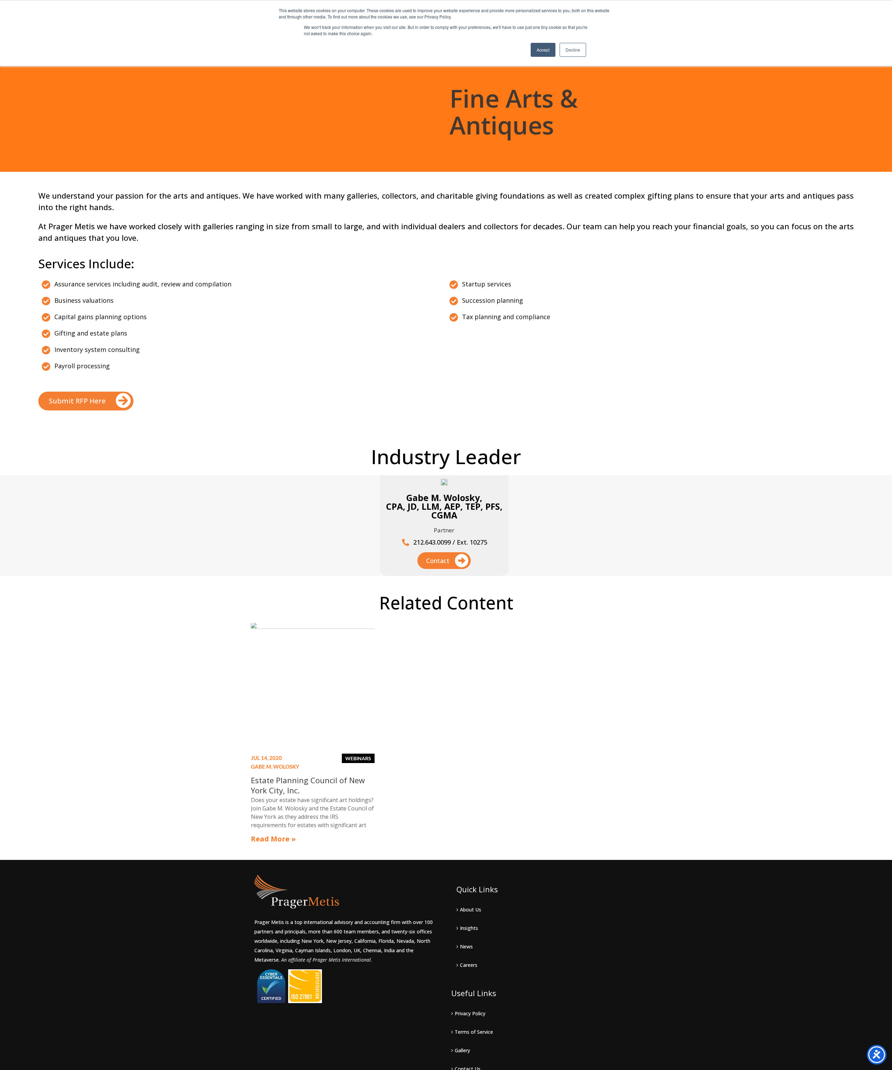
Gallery (462, 1050)
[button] (85, 401)
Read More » (273, 839)
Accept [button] (543, 50)
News (466, 946)
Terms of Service (474, 1032)
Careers (468, 965)
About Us (470, 909)
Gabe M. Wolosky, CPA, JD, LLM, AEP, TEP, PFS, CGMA (444, 506)
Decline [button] (573, 50)
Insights (469, 928)
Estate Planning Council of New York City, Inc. (308, 785)
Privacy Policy (470, 1013)
